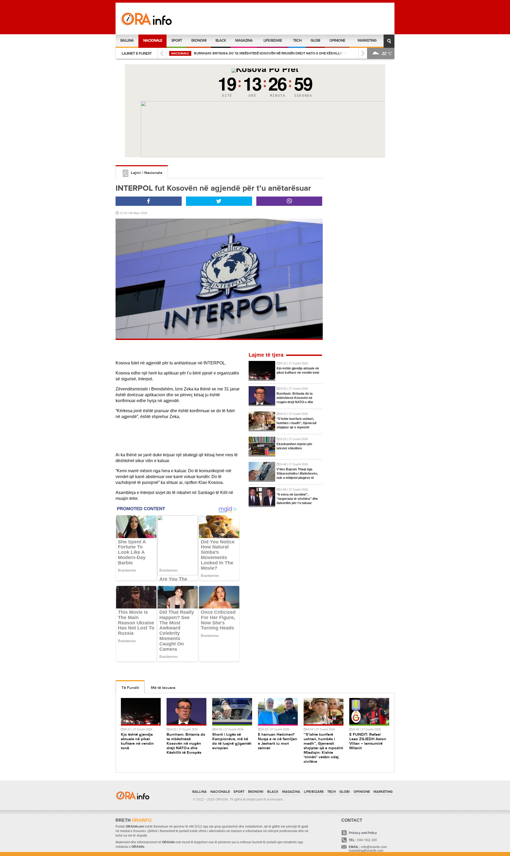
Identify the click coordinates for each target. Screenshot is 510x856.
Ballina (127, 40)
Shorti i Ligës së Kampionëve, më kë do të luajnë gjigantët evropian (247, 53)
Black (220, 40)
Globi (315, 40)
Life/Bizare (273, 40)
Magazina (244, 40)
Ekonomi (198, 40)
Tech (297, 40)
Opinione (337, 40)
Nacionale (152, 40)
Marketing (367, 40)
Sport (176, 40)
